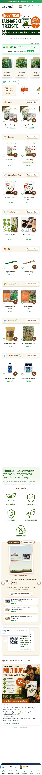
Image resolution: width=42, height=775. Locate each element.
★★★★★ (12, 108)
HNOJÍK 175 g (10, 160)
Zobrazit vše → (32, 102)
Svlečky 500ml (10, 198)
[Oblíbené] (4, 121)
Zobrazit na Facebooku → (11, 723)
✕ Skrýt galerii (35, 43)
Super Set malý (29, 125)
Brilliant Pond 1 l (10, 378)
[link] (21, 49)
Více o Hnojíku (21, 488)
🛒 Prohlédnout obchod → (21, 594)
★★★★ (31, 108)
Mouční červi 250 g (10, 343)
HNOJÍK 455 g (28, 160)
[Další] (30, 39)
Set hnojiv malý (10, 125)
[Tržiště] (21, 6)
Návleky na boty (28, 235)
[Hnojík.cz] (8, 6)
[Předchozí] (11, 39)
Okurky (21, 47)
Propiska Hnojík (10, 272)
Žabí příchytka (10, 235)
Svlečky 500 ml (29, 198)
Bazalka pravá (10, 306)
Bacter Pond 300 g (28, 378)
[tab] (14, 38)
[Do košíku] (15, 120)
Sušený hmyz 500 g (28, 343)
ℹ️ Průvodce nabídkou (10, 82)
